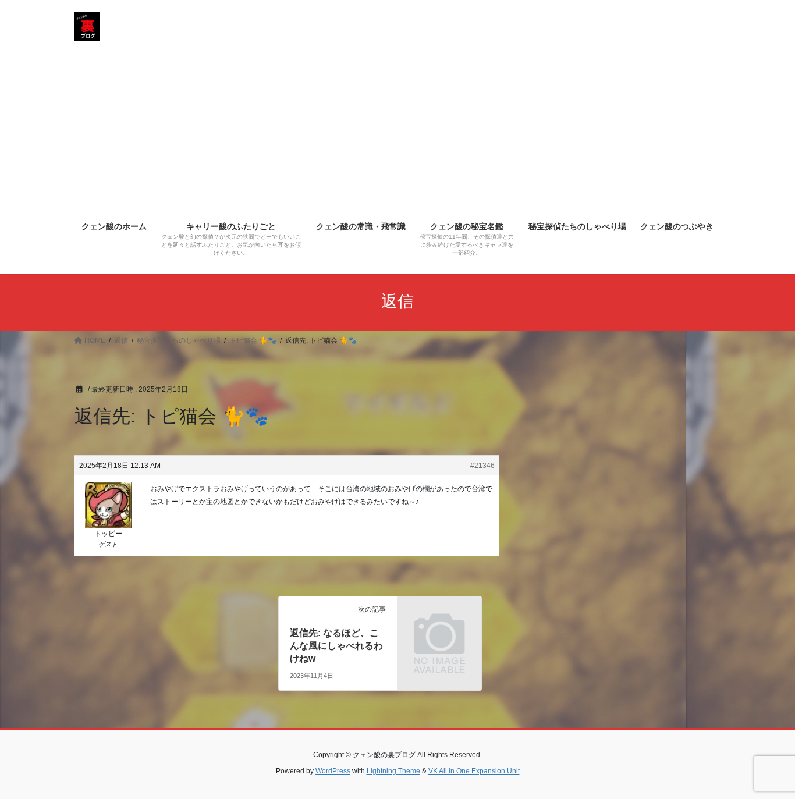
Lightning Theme (393, 771)
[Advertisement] (397, 125)
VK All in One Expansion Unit (474, 771)
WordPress (332, 771)
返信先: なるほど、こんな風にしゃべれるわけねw (336, 646)
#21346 (482, 465)
